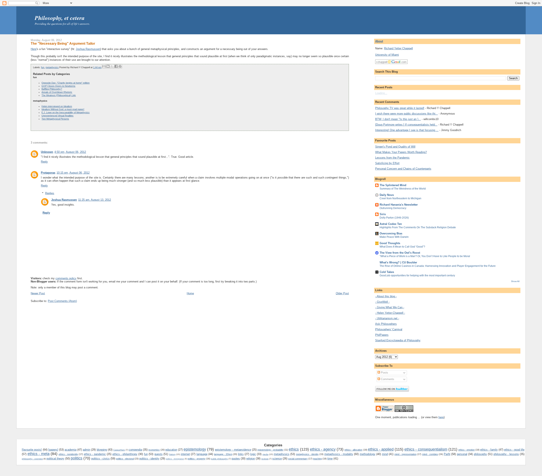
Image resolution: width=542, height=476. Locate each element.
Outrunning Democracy (393, 208)
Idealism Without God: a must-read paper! (62, 109)
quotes (236, 458)
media (265, 454)
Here (33, 49)
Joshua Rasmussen (88, 49)
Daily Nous (387, 194)
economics (154, 449)
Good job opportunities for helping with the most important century (417, 275)
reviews (264, 459)
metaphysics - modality (338, 454)
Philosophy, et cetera (60, 18)
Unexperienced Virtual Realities (57, 115)
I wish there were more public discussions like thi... (406, 113)
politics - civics (100, 458)
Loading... (381, 93)
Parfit (447, 454)
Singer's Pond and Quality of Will (395, 146)
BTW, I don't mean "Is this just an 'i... (398, 119)
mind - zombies (430, 454)
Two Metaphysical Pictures (55, 119)
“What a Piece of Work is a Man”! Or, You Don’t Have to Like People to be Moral (425, 256)
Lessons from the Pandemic (392, 157)
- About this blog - (386, 296)
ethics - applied (381, 449)
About (379, 41)
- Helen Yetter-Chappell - (390, 312)
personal (462, 454)
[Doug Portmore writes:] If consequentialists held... (406, 124)
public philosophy (219, 459)
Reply (44, 161)
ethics (294, 449)
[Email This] (104, 66)
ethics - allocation (353, 449)
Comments (387, 379)
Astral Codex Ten (391, 224)
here (441, 417)
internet (185, 454)
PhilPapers (382, 334)
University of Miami (387, 54)
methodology (367, 454)
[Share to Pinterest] (120, 66)
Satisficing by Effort (387, 163)
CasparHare (119, 450)
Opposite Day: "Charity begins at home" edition (65, 83)
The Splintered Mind (393, 185)
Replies (49, 193)
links (241, 454)
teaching (317, 458)
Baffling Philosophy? (51, 89)
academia (70, 449)
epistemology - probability (270, 449)
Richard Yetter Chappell (398, 48)
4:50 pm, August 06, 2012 (70, 152)
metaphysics (52, 67)
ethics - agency (323, 449)
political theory (55, 458)
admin (86, 449)
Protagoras (48, 172)
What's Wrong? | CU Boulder (398, 262)
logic (253, 454)
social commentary (298, 458)
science (277, 458)
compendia (135, 449)
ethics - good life (514, 449)
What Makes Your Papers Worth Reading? (401, 152)
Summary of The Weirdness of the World (403, 188)
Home (190, 293)
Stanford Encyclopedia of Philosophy (397, 340)
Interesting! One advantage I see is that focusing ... (406, 130)
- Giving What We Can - (389, 307)
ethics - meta (39, 454)
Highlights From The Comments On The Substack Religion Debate (418, 227)
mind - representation (405, 454)
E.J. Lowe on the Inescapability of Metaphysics (65, 112)
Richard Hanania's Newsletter (399, 204)
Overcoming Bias (391, 233)
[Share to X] (112, 66)
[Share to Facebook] (116, 66)
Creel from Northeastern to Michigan (400, 198)
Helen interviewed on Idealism (56, 106)
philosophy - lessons (506, 454)
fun (42, 67)
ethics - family (489, 449)
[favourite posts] (32, 449)
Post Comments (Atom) (62, 301)
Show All (515, 281)
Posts (384, 372)
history (172, 454)
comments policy (65, 278)
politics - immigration (175, 459)
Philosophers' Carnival (388, 329)
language (201, 454)
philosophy (480, 454)
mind (385, 454)
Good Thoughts (390, 243)
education (171, 449)
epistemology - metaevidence (233, 449)
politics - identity (149, 458)
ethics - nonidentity (68, 454)
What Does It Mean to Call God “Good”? (402, 246)
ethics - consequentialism (425, 449)
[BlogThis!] (108, 66)
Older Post (342, 293)
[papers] (53, 449)
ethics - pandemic (95, 454)
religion (250, 458)
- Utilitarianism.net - (387, 318)
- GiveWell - (382, 301)
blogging (102, 449)
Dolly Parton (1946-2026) (394, 217)
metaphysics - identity (307, 454)
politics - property (196, 458)
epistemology (195, 449)
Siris (383, 214)
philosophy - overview (32, 459)
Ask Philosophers (386, 323)
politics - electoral (125, 458)
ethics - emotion (466, 449)
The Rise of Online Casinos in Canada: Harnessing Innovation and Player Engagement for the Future (438, 265)
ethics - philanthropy (124, 454)
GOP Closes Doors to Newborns (58, 86)
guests (158, 454)
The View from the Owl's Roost (400, 252)
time (330, 458)
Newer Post (38, 293)
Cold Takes (387, 272)
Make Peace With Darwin (394, 236)
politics (76, 458)
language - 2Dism (223, 454)
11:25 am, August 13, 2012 (94, 199)
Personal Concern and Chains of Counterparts (403, 168)
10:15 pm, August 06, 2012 (73, 172)
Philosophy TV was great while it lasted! (399, 108)
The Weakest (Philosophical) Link (58, 95)
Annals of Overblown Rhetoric (56, 92)
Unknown (47, 152)
